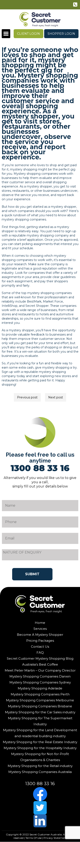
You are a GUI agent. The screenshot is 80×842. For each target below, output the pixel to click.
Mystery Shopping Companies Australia (40, 772)
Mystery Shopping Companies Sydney (40, 682)
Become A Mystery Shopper (40, 635)
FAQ (40, 652)
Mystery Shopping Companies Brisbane (40, 706)
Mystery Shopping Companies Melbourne (40, 700)
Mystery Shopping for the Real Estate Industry (40, 742)
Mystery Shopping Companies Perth (40, 694)
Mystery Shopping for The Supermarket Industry (40, 721)
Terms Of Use (33, 837)
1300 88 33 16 (75, 5)
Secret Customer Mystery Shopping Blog (40, 658)
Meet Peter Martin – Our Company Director (40, 670)
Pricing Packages (40, 641)
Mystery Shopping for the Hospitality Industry (40, 748)
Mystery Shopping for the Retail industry (40, 766)
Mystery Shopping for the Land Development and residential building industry (40, 733)
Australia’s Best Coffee (40, 664)
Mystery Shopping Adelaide (40, 688)
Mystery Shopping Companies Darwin (40, 676)
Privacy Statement (55, 837)
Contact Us (40, 646)
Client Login (28, 34)
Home (40, 623)
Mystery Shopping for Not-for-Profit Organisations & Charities (40, 757)
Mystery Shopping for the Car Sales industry (40, 712)
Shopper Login (61, 34)
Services (40, 629)
